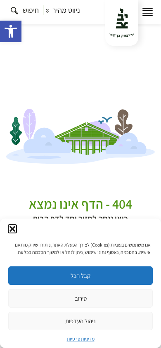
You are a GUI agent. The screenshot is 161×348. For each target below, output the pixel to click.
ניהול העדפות (80, 321)
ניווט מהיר (65, 10)
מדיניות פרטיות (81, 339)
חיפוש (30, 10)
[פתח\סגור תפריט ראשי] (147, 12)
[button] (10, 31)
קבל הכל (80, 276)
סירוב (81, 298)
